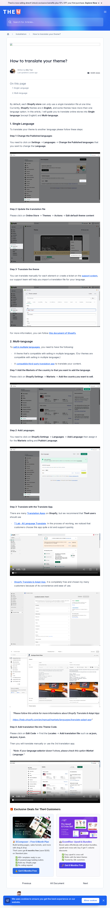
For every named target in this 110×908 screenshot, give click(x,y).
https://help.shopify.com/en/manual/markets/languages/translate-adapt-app (52, 719)
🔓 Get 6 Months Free (26, 871)
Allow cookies (90, 900)
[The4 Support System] (12, 12)
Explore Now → (93, 3)
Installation (21, 34)
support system (89, 275)
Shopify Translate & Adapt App (29, 582)
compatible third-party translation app (35, 363)
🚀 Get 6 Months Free (72, 865)
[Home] (8, 34)
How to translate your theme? (47, 34)
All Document (57, 883)
